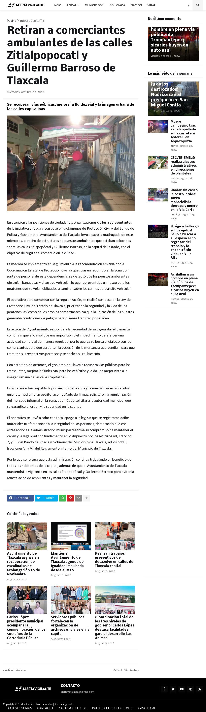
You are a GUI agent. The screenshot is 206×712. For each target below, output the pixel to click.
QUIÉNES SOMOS (20, 708)
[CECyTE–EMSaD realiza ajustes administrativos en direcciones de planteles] (158, 162)
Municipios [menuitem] (93, 5)
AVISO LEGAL (146, 708)
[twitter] (173, 689)
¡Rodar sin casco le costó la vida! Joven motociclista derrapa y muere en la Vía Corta (184, 200)
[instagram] (190, 689)
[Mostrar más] (86, 498)
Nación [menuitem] (136, 5)
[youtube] (181, 689)
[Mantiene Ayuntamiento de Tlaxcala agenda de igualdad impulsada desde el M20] (71, 536)
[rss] (199, 689)
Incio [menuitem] (57, 5)
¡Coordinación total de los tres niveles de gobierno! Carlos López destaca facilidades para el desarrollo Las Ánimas (114, 627)
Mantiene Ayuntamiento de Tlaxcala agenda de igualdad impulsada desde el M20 (67, 562)
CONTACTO (45, 708)
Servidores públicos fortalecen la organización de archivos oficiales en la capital (70, 625)
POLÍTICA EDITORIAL (72, 708)
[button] (188, 5)
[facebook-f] (164, 689)
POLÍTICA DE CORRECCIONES (112, 708)
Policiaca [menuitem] (117, 5)
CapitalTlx (37, 21)
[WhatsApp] (62, 498)
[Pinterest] (70, 498)
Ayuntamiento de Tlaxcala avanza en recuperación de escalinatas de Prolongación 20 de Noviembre (23, 564)
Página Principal (17, 21)
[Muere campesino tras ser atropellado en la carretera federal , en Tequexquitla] (158, 126)
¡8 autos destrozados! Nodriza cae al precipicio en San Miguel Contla (169, 95)
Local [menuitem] (72, 5)
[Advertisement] (173, 378)
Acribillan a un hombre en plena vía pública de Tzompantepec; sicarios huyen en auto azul (173, 37)
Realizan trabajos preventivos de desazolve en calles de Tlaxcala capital (114, 560)
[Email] (78, 498)
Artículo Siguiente (125, 670)
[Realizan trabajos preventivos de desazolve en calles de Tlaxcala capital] (115, 536)
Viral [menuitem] (151, 5)
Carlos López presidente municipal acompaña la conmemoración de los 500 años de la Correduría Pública (26, 627)
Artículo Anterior (16, 670)
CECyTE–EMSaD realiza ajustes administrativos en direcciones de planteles (184, 165)
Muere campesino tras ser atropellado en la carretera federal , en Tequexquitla (183, 131)
